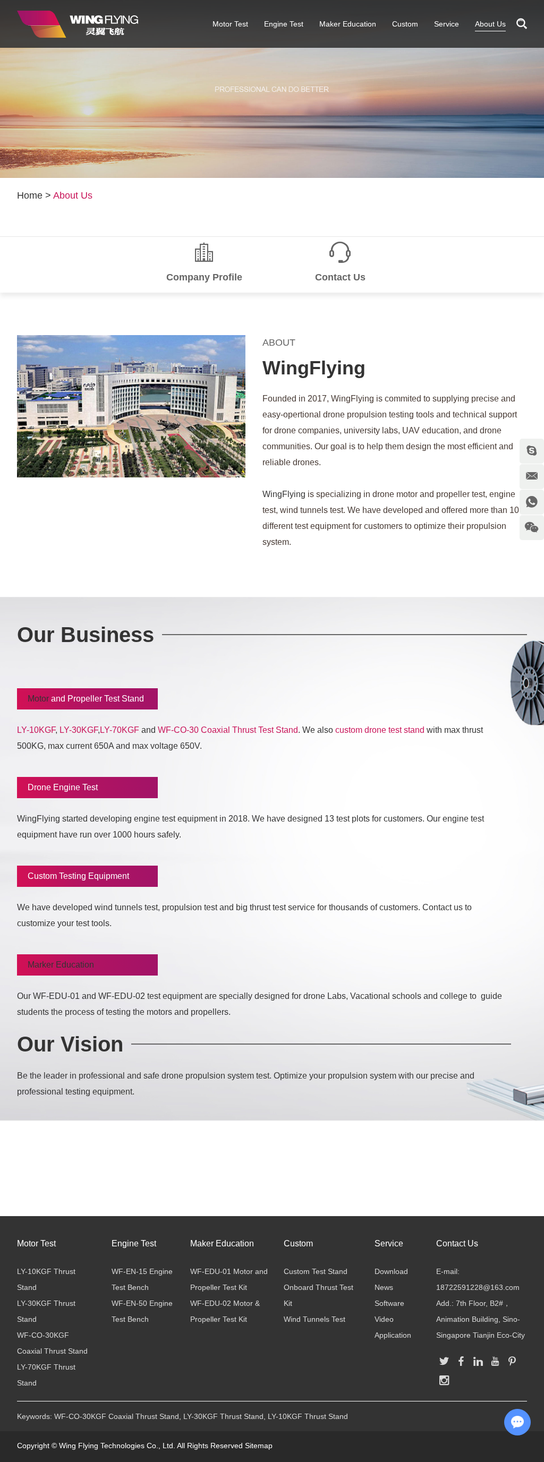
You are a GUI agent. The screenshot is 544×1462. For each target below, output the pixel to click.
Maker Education (347, 24)
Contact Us (457, 1243)
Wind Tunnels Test (314, 1319)
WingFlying (314, 368)
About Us (490, 24)
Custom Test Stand (315, 1271)
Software (389, 1303)
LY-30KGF (79, 729)
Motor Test (230, 24)
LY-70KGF (119, 729)
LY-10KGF (36, 729)
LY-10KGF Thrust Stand (308, 1416)
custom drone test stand (380, 729)
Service (446, 24)
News (384, 1287)
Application (393, 1335)
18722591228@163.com (478, 1287)
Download (391, 1271)
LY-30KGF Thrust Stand (223, 1416)
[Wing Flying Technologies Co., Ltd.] (77, 24)
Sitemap (259, 1445)
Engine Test (283, 24)
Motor (39, 698)
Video (384, 1319)
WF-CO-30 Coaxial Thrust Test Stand (228, 729)
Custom (405, 24)
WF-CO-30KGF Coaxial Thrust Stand (116, 1416)
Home (29, 195)
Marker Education (61, 964)
